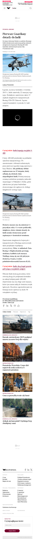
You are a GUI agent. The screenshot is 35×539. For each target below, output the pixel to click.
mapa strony (6, 510)
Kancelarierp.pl (22, 498)
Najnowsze (23, 312)
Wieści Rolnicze (22, 500)
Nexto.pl (20, 494)
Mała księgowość (23, 496)
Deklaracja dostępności (24, 485)
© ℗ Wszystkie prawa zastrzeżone (13, 300)
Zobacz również (7, 312)
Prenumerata (7, 494)
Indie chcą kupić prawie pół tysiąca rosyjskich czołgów (17, 267)
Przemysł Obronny (8, 29)
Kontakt (5, 479)
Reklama (5, 490)
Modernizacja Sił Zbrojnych (10, 335)
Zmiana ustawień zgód (24, 479)
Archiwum (6, 496)
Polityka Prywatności (24, 477)
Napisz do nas (7, 481)
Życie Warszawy (22, 502)
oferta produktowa (8, 513)
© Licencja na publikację (10, 299)
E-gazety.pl (21, 492)
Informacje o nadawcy (24, 483)
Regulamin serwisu (23, 481)
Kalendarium (21, 510)
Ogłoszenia (6, 492)
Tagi (29, 312)
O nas (4, 477)
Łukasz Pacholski (8, 85)
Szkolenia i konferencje (9, 507)
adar (14, 8)
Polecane (15, 312)
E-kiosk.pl (20, 490)
